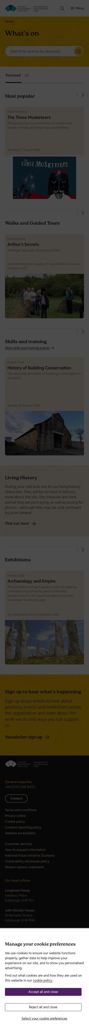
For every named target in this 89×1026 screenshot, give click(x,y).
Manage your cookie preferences (40, 944)
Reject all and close (43, 1007)
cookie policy (42, 980)
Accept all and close (43, 992)
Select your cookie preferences (44, 1018)
